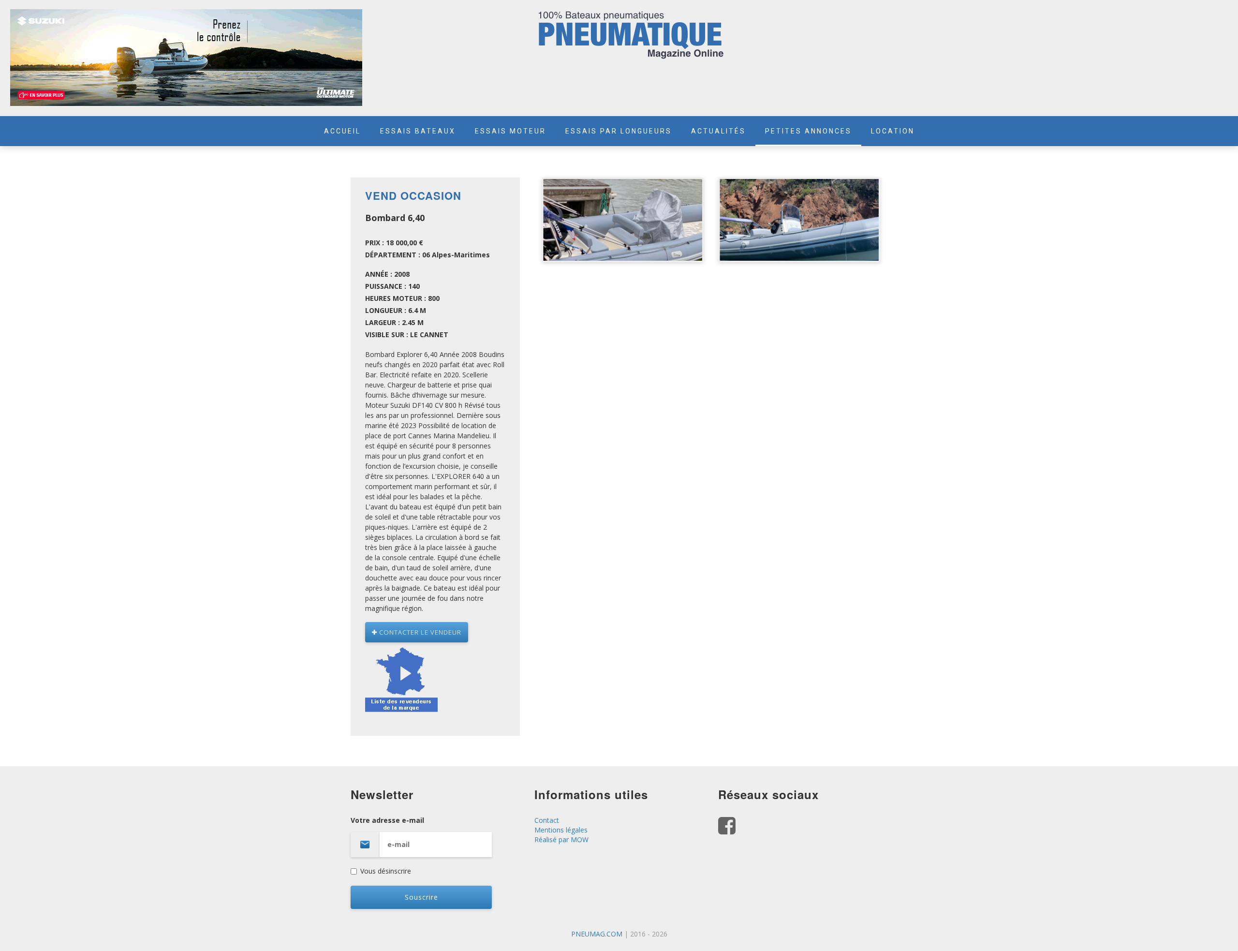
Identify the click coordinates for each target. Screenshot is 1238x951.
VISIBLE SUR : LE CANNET (406, 334)
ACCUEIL (342, 131)
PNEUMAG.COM (596, 933)
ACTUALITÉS (718, 131)
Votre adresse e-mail (387, 820)
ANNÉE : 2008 (387, 274)
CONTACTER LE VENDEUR (419, 632)
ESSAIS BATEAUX (418, 131)
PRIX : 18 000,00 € (394, 242)
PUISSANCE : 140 (392, 286)
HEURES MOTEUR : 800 (402, 298)
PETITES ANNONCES (808, 131)
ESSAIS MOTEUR (510, 131)
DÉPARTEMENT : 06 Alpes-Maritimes (427, 254)
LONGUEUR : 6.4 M (395, 310)
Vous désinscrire (385, 871)
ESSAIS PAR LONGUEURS (618, 131)
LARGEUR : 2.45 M (394, 322)
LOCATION (892, 131)
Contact (546, 820)
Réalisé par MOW (561, 839)
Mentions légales (561, 829)
